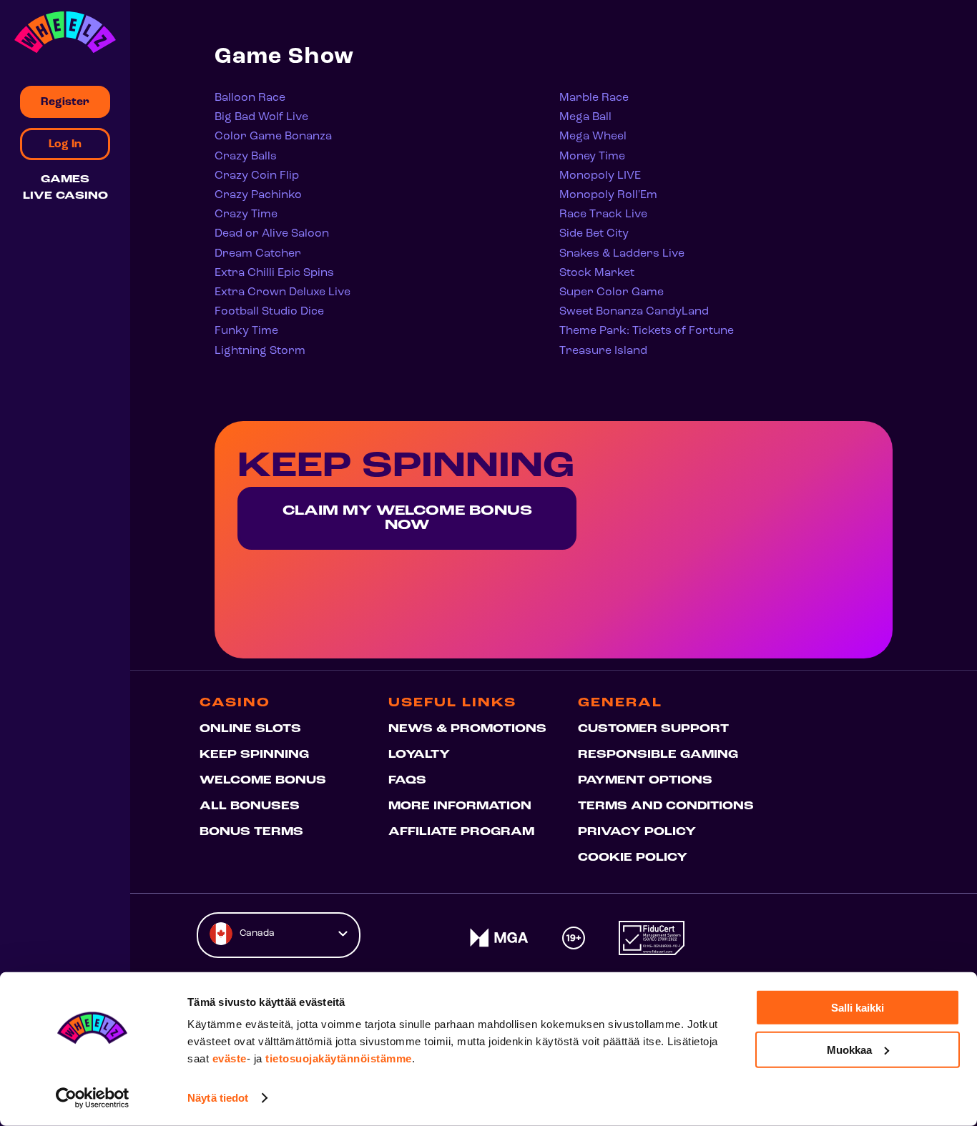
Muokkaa (849, 1049)
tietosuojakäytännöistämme (338, 1058)
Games (65, 179)
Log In (65, 144)
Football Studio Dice (269, 311)
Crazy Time (246, 214)
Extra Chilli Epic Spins (274, 273)
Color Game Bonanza (273, 136)
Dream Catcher (258, 254)
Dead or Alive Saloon (272, 233)
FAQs (407, 780)
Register (65, 102)
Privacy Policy (637, 832)
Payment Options (645, 780)
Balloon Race (250, 98)
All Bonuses (250, 806)
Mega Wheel (593, 136)
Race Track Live (603, 214)
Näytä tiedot (217, 1098)
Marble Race (594, 98)
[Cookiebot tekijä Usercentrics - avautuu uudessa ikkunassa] (92, 1098)
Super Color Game (611, 292)
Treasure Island (603, 351)
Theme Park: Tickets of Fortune (646, 331)
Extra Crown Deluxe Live (282, 292)
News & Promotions (467, 729)
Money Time (592, 156)
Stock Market (596, 273)
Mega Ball (585, 117)
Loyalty (419, 755)
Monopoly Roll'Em (608, 195)
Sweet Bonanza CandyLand (634, 311)
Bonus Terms (251, 832)
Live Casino (65, 196)
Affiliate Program (461, 832)
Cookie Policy (632, 858)
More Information (459, 806)
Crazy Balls (246, 156)
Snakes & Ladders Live (621, 254)
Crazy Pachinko (258, 195)
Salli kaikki (857, 1008)
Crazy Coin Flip (257, 176)
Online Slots (250, 729)
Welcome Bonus (263, 780)
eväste (229, 1058)
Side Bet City (594, 233)
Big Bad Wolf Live (261, 117)
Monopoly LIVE (600, 176)
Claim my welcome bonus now (407, 518)
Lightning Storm (260, 351)
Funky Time (246, 331)
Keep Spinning (254, 755)
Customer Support (653, 729)
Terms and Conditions (666, 806)
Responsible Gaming (658, 755)
